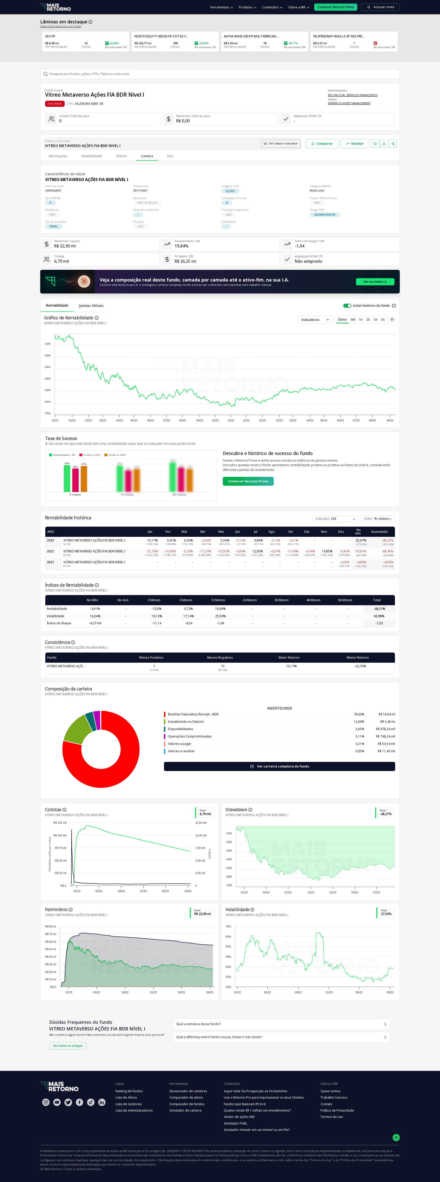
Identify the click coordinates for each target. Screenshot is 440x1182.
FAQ (170, 156)
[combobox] (378, 519)
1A (361, 319)
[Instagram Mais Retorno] (46, 1102)
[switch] (347, 306)
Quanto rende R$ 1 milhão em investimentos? (257, 1110)
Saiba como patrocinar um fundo (60, 26)
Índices (121, 156)
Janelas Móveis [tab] (91, 305)
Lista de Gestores (129, 1104)
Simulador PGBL (235, 1123)
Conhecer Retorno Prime (248, 481)
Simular (357, 143)
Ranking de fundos (129, 1091)
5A (383, 319)
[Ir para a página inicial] (55, 7)
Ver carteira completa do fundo (283, 766)
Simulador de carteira (185, 1110)
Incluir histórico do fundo (371, 305)
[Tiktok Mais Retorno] (90, 1102)
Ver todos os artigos (67, 1045)
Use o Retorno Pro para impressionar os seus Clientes (264, 1097)
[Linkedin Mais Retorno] (102, 1102)
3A (375, 319)
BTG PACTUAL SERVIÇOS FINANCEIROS (352, 95)
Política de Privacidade (337, 1110)
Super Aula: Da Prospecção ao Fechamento (255, 1091)
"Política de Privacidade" (357, 1160)
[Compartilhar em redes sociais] (393, 144)
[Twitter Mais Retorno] (68, 1102)
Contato (326, 1104)
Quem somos (330, 1091)
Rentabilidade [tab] (57, 305)
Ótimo (342, 319)
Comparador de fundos (186, 1104)
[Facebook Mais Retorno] (79, 1102)
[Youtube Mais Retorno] (57, 1102)
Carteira (147, 156)
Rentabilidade (91, 156)
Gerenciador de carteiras (188, 1091)
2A (368, 319)
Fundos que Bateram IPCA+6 (245, 1104)
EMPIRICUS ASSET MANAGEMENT (349, 103)
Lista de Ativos (126, 1097)
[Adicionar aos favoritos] (375, 144)
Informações (58, 156)
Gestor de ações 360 (239, 1117)
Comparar (325, 143)
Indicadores (310, 319)
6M (353, 319)
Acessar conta (384, 7)
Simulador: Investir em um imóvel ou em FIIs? (257, 1130)
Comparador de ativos (186, 1097)
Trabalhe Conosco (334, 1097)
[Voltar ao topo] (396, 1137)
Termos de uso (332, 1117)
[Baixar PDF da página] (384, 144)
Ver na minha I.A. (375, 281)
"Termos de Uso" (321, 1160)
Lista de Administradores (134, 1110)
